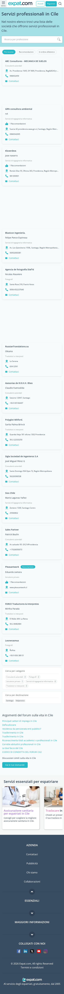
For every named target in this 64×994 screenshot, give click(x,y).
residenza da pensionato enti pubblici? (21, 729)
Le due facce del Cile (12, 748)
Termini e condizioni (32, 967)
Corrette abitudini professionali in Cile (21, 744)
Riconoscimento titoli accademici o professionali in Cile (29, 740)
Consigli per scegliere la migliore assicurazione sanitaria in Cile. (20, 819)
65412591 (14, 366)
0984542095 (15, 134)
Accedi (40, 3)
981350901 (14, 176)
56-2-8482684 (15, 624)
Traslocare (53, 810)
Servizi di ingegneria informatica (18, 118)
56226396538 (15, 476)
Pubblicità (32, 863)
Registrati (51, 3)
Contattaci (14, 81)
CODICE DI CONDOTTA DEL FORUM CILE (22, 752)
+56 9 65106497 (16, 403)
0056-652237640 (17, 290)
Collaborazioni (32, 881)
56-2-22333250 (16, 440)
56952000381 (15, 253)
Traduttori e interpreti (14, 356)
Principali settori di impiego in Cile (19, 721)
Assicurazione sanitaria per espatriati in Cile (18, 812)
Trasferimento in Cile (12, 733)
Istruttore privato (12, 577)
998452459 (14, 76)
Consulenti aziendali (13, 65)
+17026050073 (16, 550)
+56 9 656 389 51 (17, 655)
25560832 (14, 513)
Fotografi (9, 279)
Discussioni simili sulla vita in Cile (19, 758)
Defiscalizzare (9, 725)
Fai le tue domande (15, 764)
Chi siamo (32, 872)
